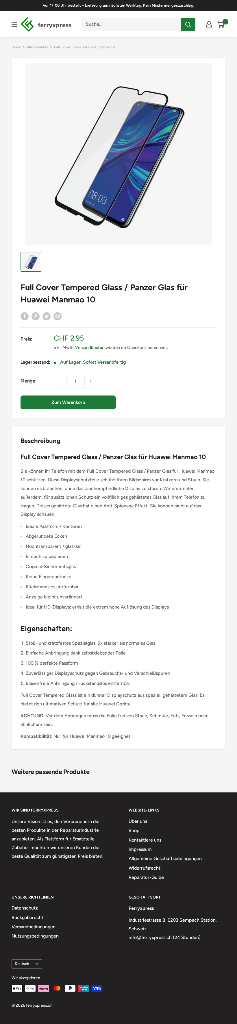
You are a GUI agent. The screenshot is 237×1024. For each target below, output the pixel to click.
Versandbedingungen (33, 926)
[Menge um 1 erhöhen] (91, 381)
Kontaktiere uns (145, 840)
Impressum (140, 849)
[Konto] (209, 24)
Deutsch (22, 963)
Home (16, 47)
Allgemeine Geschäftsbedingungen (165, 858)
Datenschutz (25, 908)
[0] (220, 24)
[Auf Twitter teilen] (46, 316)
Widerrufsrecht (144, 868)
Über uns (138, 821)
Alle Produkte (37, 47)
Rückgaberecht (27, 917)
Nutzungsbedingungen (35, 936)
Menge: (29, 381)
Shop (134, 830)
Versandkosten (89, 347)
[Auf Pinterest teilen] (36, 316)
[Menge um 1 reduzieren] (60, 381)
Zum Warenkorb (68, 402)
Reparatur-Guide (146, 877)
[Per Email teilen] (57, 316)
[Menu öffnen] (14, 24)
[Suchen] (188, 24)
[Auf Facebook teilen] (25, 316)
